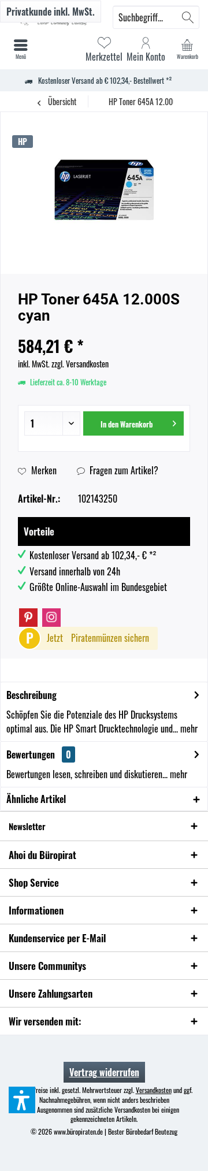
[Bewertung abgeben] (104, 330)
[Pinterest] (28, 617)
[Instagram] (51, 617)
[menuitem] (187, 49)
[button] (22, 1100)
